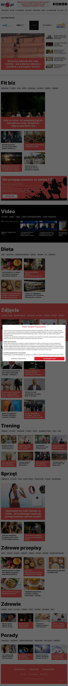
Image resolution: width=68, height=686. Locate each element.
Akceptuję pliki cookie (49, 358)
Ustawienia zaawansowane (18, 358)
